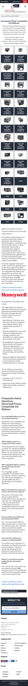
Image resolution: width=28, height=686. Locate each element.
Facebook (5, 674)
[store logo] (15, 6)
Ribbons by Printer (15, 15)
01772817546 (7, 632)
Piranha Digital (14, 684)
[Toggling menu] (3, 6)
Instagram (5, 671)
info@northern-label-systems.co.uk (15, 634)
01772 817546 (4, 1)
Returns (3, 650)
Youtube (18, 671)
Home (2, 15)
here (5, 41)
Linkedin (5, 676)
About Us (3, 643)
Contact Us (4, 652)
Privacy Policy (19, 645)
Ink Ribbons (8, 15)
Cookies (17, 648)
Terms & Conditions (20, 643)
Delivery (3, 648)
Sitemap (17, 650)
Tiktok (18, 674)
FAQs (2, 645)
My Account (16, 1)
